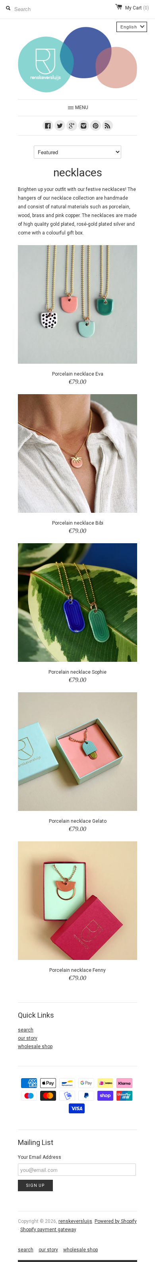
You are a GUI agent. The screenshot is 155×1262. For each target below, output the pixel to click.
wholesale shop (35, 1046)
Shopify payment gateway (48, 1229)
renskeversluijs (75, 1221)
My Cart (137, 8)
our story (27, 1038)
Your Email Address (39, 1157)
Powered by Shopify (116, 1221)
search (25, 1030)
